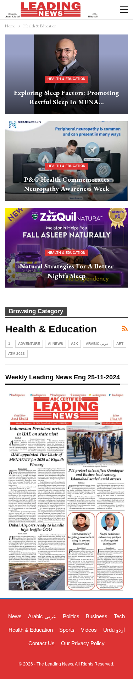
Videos (89, 630)
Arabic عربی (97, 344)
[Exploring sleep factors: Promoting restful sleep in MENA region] (66, 74)
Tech (119, 616)
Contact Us (41, 643)
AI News (55, 344)
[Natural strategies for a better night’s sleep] (66, 248)
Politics (71, 616)
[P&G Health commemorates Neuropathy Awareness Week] (66, 161)
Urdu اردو (114, 630)
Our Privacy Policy (83, 643)
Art (119, 344)
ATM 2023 (16, 353)
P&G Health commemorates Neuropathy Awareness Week (66, 184)
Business (96, 616)
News (15, 616)
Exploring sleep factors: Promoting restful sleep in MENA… (66, 97)
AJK (74, 344)
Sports (66, 630)
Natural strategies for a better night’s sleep (66, 271)
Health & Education (66, 79)
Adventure (29, 344)
